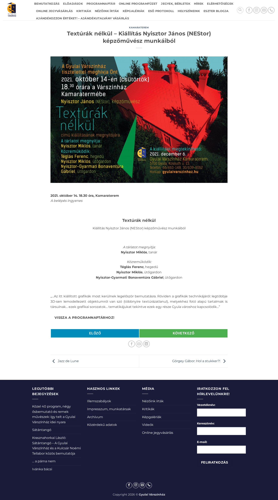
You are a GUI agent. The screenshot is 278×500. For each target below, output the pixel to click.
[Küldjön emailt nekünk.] (263, 10)
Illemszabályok (99, 401)
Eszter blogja (216, 11)
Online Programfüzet (138, 3)
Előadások (73, 3)
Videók (147, 425)
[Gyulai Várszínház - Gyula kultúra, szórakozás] (15, 10)
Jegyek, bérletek (175, 3)
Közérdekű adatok (102, 425)
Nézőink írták (107, 11)
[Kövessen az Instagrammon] (256, 10)
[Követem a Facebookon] (249, 10)
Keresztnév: (206, 423)
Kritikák (83, 11)
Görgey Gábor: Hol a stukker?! (196, 361)
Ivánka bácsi (42, 469)
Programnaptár (100, 3)
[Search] (240, 10)
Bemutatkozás (46, 3)
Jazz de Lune (68, 361)
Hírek (198, 3)
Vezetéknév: (206, 405)
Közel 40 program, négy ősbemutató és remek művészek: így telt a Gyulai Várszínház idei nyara (53, 414)
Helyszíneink (189, 11)
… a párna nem (44, 461)
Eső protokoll (161, 11)
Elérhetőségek (220, 3)
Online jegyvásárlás (54, 11)
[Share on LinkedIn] (146, 344)
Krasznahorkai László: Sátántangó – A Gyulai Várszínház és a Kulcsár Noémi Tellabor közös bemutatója (56, 445)
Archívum (95, 417)
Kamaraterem (139, 27)
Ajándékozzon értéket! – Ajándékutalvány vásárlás (82, 18)
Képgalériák (133, 11)
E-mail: (202, 442)
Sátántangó (41, 430)
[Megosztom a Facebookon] (131, 344)
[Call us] (271, 10)
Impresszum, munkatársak (109, 409)
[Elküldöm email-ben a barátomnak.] (139, 344)
